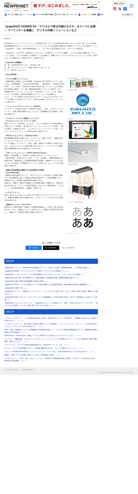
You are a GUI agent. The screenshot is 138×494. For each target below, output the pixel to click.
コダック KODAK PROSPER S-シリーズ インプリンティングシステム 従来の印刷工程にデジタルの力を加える (49, 351)
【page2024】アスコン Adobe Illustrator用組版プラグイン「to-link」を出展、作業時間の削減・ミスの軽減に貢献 (48, 267)
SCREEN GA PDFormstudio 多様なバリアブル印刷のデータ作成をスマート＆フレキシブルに (43, 335)
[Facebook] (125, 9)
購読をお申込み (119, 3)
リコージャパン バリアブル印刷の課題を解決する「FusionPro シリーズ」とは (36, 345)
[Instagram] (114, 9)
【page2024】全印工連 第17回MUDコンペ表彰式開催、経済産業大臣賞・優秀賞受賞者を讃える (42, 278)
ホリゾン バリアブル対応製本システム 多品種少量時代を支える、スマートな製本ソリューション (44, 348)
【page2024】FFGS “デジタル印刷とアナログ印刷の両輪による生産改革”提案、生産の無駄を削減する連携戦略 (48, 284)
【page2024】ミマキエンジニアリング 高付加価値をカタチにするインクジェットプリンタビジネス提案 (44, 274)
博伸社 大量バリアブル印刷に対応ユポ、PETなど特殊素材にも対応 (33, 355)
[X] (120, 9)
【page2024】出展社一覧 (15, 288)
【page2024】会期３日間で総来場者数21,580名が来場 (26, 281)
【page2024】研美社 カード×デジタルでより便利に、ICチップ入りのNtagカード (37, 271)
